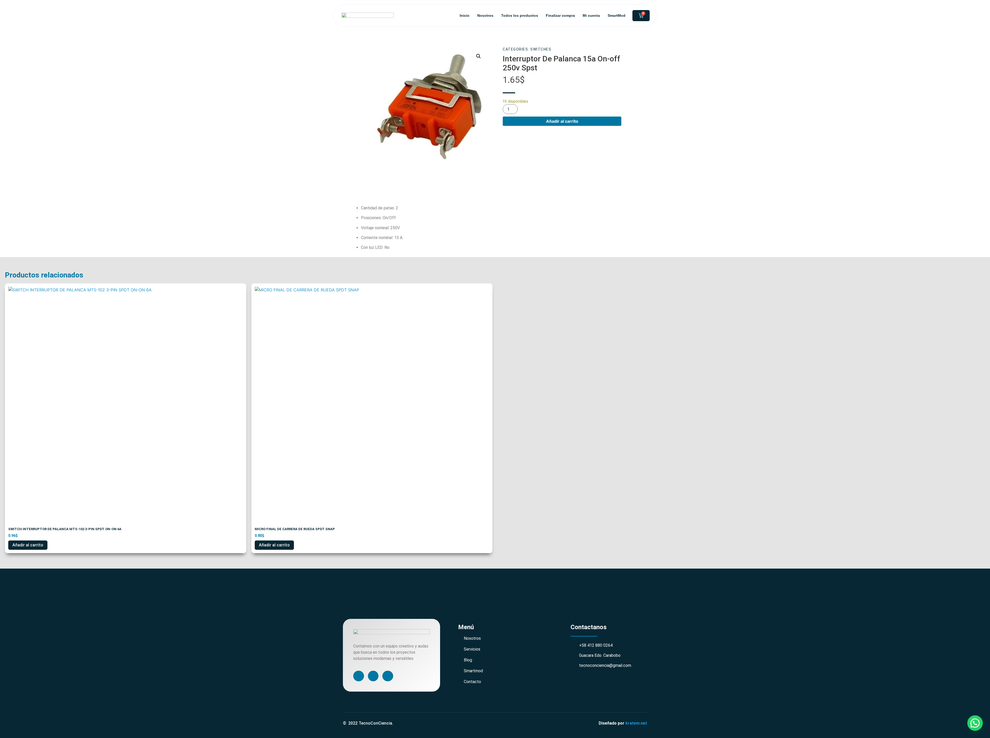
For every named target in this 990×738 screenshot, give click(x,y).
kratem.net (636, 723)
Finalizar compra (560, 15)
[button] (478, 56)
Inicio (464, 15)
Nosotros (485, 15)
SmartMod (616, 15)
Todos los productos (519, 15)
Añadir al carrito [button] (27, 545)
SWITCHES (540, 49)
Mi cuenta (591, 15)
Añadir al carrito (562, 121)
